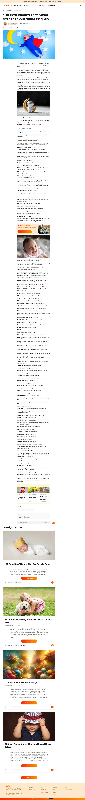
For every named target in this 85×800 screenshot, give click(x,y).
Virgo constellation (42, 275)
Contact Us (31, 787)
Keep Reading (30, 578)
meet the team (44, 789)
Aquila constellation (26, 128)
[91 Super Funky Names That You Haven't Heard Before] (29, 726)
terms (66, 787)
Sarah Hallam (13, 24)
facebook (55, 787)
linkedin (54, 792)
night (43, 63)
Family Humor (41, 5)
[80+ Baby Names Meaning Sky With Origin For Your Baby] (33, 490)
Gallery (7, 58)
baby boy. (32, 689)
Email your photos (25, 231)
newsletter (43, 790)
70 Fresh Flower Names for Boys (21, 682)
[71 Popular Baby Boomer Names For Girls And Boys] (44, 490)
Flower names (13, 688)
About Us (42, 787)
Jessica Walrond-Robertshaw (12, 567)
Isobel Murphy (15, 23)
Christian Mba (9, 685)
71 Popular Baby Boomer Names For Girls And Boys (44, 498)
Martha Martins (9, 625)
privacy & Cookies (68, 789)
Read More (59, 1)
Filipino (23, 284)
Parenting (33, 5)
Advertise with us (32, 789)
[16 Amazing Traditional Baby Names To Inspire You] (22, 490)
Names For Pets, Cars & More (19, 645)
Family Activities (17, 5)
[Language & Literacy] (5, 582)
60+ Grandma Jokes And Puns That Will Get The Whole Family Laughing (39, 1)
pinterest (54, 789)
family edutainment (44, 792)
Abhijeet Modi (9, 749)
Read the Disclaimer (23, 522)
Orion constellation (36, 181)
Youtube (54, 794)
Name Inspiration (51, 5)
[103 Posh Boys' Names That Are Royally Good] (29, 545)
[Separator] (53, 523)
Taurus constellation (26, 347)
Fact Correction (46, 522)
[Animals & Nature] (5, 707)
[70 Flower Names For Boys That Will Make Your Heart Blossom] (29, 664)
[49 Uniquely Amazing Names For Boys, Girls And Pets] (29, 601)
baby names (19, 75)
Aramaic (23, 213)
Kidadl (4, 10)
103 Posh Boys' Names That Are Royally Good (27, 564)
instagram (54, 790)
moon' (28, 342)
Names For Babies (21, 494)
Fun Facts (26, 5)
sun (38, 298)
